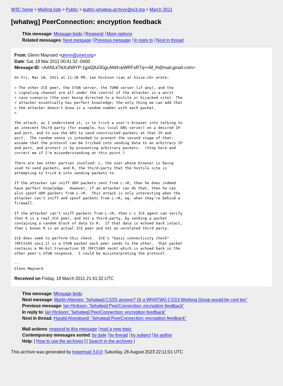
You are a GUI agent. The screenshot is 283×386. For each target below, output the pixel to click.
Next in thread (170, 40)
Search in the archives (110, 341)
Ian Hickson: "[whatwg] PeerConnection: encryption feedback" (123, 305)
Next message (77, 40)
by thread (118, 335)
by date (99, 335)
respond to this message (73, 329)
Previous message (112, 40)
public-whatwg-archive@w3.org (114, 9)
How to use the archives (59, 341)
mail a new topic (116, 329)
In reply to (143, 40)
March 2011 (161, 9)
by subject (141, 335)
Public (72, 9)
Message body (68, 33)
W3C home (22, 9)
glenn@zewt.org (77, 55)
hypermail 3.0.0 (87, 352)
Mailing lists (49, 9)
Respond (94, 33)
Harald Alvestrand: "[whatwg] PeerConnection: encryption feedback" (120, 318)
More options (119, 33)
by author (163, 335)
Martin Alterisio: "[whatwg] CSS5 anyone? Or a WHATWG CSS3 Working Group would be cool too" (151, 299)
